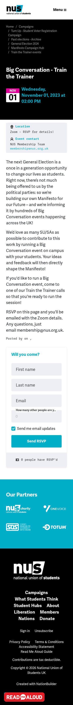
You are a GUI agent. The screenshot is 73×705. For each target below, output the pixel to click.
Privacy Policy (19, 642)
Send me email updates (36, 428)
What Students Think (36, 599)
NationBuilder (46, 684)
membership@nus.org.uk (29, 148)
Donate (47, 618)
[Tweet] (8, 663)
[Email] (8, 652)
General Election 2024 (25, 44)
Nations (26, 618)
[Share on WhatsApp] (8, 687)
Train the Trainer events (26, 52)
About (53, 605)
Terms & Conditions (49, 642)
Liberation (24, 612)
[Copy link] (8, 640)
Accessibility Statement (36, 647)
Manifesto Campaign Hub (27, 48)
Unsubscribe (44, 631)
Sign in (25, 631)
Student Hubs (28, 605)
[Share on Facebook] (8, 675)
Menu (58, 10)
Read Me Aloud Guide (37, 652)
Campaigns (26, 26)
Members (49, 612)
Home (10, 26)
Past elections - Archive (26, 39)
